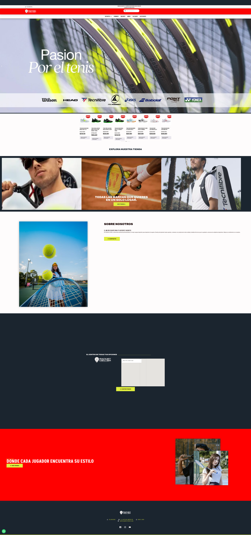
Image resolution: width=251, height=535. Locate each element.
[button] (1, 66)
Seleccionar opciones (84, 138)
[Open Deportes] (111, 16)
